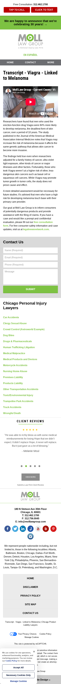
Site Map (30, 604)
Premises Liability (13, 377)
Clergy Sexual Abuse (15, 323)
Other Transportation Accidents (20, 389)
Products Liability (13, 383)
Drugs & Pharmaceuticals (17, 341)
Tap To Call (17, 10)
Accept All (18, 667)
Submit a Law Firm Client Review (30, 485)
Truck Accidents (12, 407)
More (50, 62)
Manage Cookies (32, 637)
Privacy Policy (30, 595)
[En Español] (30, 54)
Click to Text (44, 10)
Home (10, 62)
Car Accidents (11, 317)
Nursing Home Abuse (15, 371)
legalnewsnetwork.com (36, 229)
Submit (30, 289)
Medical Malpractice (14, 353)
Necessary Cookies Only (18, 675)
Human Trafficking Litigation (19, 347)
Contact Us (13, 242)
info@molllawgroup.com (32, 521)
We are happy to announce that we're (30, 22)
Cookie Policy (45, 634)
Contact (30, 62)
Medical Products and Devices (20, 359)
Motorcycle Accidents (15, 365)
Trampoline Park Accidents (18, 401)
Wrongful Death (12, 413)
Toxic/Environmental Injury (18, 395)
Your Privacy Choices (27, 634)
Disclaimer (30, 587)
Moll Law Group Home (30, 41)
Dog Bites (8, 335)
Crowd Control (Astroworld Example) (23, 329)
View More (30, 477)
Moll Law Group (38, 671)
